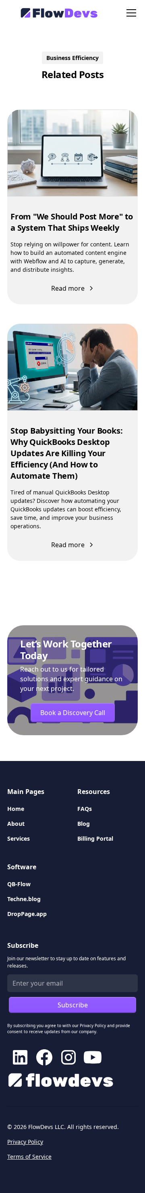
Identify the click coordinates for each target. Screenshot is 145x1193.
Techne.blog (24, 899)
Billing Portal (95, 838)
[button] (130, 13)
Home (15, 809)
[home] (55, 13)
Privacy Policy (25, 1141)
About (16, 823)
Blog (83, 823)
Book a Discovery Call (72, 712)
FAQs (84, 809)
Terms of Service (29, 1156)
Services (18, 838)
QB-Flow (19, 884)
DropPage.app (27, 914)
